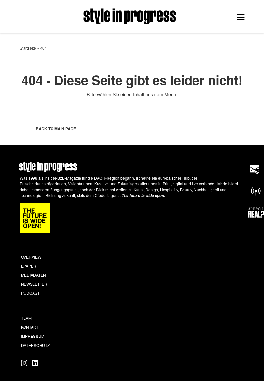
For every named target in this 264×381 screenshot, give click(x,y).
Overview (31, 256)
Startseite (28, 48)
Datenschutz (35, 345)
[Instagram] (25, 362)
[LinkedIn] (35, 362)
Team (26, 318)
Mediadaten (33, 275)
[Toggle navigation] (240, 17)
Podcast (30, 293)
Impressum (32, 336)
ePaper (28, 266)
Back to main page (56, 129)
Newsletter (34, 284)
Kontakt (29, 327)
